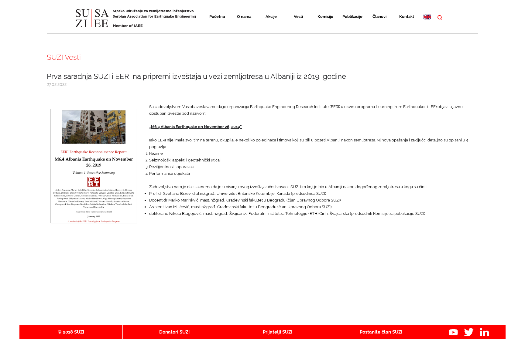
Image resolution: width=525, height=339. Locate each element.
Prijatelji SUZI (277, 332)
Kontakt (406, 16)
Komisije (325, 16)
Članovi (379, 16)
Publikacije (352, 16)
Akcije (271, 16)
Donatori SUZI (174, 332)
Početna (217, 16)
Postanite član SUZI (381, 332)
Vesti (298, 16)
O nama (244, 16)
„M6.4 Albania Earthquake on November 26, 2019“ (195, 126)
